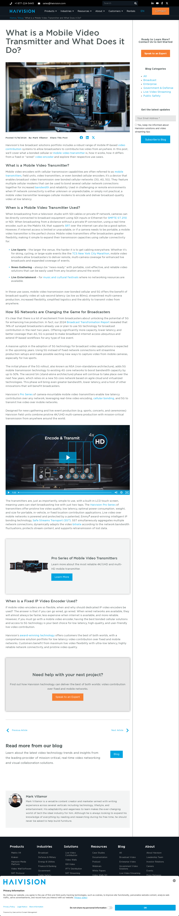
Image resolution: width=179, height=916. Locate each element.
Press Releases (153, 875)
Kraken (14, 857)
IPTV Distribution (73, 869)
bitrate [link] (77, 524)
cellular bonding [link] (103, 398)
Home (13, 18)
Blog (20, 18)
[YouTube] (158, 3)
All (145, 76)
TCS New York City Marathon (90, 253)
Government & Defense (158, 88)
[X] (167, 3)
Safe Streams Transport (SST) (52, 520)
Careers (150, 866)
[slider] (65, 492)
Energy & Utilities (46, 862)
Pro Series (26, 394)
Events (149, 871)
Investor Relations (155, 862)
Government (44, 871)
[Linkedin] (153, 3)
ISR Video (70, 864)
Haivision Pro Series (103, 505)
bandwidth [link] (42, 187)
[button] (81, 137)
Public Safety (152, 96)
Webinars (96, 866)
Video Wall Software (21, 869)
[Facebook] (162, 3)
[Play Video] (8, 492)
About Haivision (154, 853)
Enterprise (150, 84)
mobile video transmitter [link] (69, 153)
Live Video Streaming (157, 92)
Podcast (96, 862)
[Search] (135, 3)
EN (142, 11)
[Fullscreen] (127, 492)
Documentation (99, 857)
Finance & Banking (47, 866)
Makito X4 (16, 853)
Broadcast (149, 80)
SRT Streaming (72, 873)
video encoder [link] (44, 157)
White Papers (99, 871)
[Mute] (116, 492)
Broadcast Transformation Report (88, 322)
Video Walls (71, 860)
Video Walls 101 (99, 875)
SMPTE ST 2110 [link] (117, 218)
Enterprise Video (127, 862)
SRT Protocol (17, 873)
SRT (67, 226)
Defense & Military (47, 857)
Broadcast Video (127, 857)
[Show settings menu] (121, 492)
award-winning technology (37, 635)
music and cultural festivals (61, 277)
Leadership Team (154, 857)
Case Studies (98, 853)
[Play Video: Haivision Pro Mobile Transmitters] (67, 457)
